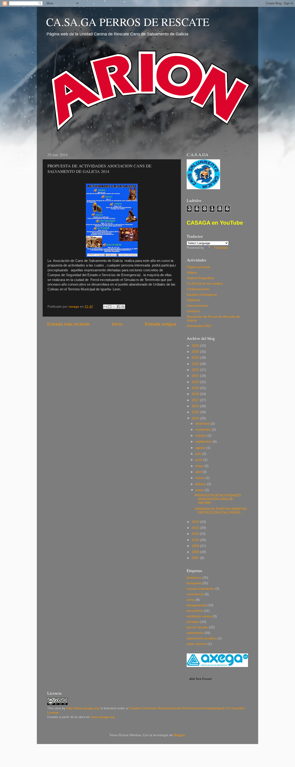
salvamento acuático (202, 638)
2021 (196, 376)
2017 (196, 400)
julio (198, 453)
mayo (199, 466)
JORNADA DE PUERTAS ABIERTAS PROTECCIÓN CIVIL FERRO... (221, 510)
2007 (196, 558)
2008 (196, 552)
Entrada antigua (160, 324)
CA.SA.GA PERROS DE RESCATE (127, 21)
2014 (196, 418)
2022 (196, 370)
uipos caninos (197, 644)
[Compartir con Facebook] (118, 306)
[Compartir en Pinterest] (123, 306)
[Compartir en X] (114, 306)
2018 (196, 394)
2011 (196, 533)
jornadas (193, 622)
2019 (196, 388)
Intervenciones (197, 305)
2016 (196, 406)
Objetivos (193, 300)
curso (191, 599)
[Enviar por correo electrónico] (105, 306)
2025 (196, 351)
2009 (196, 546)
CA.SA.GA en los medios (205, 283)
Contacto (193, 311)
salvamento (195, 633)
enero (200, 490)
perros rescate (197, 627)
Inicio (117, 324)
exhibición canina (199, 616)
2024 (196, 357)
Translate (221, 247)
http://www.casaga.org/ (83, 708)
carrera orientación (200, 588)
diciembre (203, 423)
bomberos (194, 577)
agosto (200, 447)
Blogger (179, 735)
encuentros (195, 610)
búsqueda (194, 583)
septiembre (204, 441)
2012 (196, 527)
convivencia (195, 594)
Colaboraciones (198, 289)
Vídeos (192, 272)
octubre (201, 435)
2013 (196, 522)
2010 (196, 540)
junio (199, 459)
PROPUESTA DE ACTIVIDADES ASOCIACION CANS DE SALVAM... (218, 499)
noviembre (203, 429)
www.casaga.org (103, 717)
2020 (196, 382)
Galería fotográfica (200, 278)
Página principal (198, 267)
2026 (196, 345)
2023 (196, 364)
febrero (201, 484)
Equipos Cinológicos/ (202, 294)
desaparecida (196, 605)
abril (199, 472)
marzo (200, 478)
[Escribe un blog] (109, 306)
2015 (196, 412)
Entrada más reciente (68, 324)
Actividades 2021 (199, 326)
